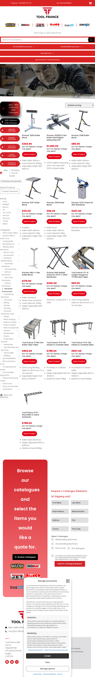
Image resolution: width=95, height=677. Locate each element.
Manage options (47, 668)
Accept (47, 656)
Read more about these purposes (56, 650)
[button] (68, 581)
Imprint (59, 674)
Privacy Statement (49, 674)
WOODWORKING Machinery (70, 47)
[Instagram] (17, 662)
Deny (47, 662)
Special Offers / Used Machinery (47, 60)
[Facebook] (7, 662)
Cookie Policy (37, 674)
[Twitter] (12, 662)
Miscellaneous (46, 53)
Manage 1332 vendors (35, 650)
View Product (30, 154)
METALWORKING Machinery (22, 47)
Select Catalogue (59, 536)
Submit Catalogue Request (69, 563)
